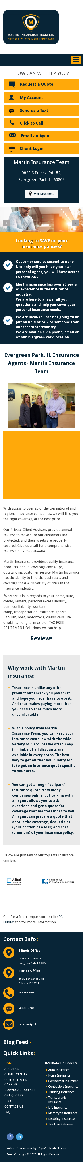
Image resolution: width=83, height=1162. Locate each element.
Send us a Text (34, 110)
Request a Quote (36, 84)
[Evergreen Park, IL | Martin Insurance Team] (31, 26)
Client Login (32, 148)
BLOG (8, 1101)
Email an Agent (36, 135)
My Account (31, 97)
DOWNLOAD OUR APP (20, 1090)
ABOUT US (11, 1069)
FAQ (7, 1112)
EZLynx (42, 1148)
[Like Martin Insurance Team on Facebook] (10, 1136)
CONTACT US (13, 1106)
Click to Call (31, 123)
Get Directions (44, 193)
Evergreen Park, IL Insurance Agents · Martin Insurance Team (41, 363)
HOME (8, 1063)
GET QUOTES (13, 1095)
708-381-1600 (26, 1008)
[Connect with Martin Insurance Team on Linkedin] (19, 1136)
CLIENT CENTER (16, 1074)
